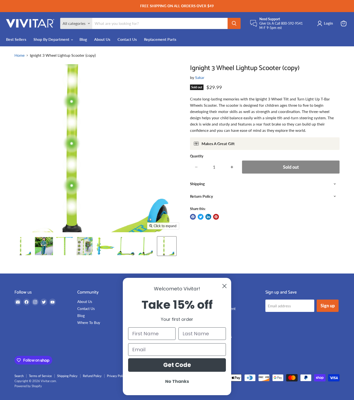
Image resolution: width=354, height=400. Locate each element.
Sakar (199, 77)
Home (19, 55)
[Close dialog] (224, 286)
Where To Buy (88, 322)
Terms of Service (40, 376)
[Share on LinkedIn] (208, 217)
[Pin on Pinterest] (216, 217)
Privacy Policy (116, 376)
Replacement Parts (160, 39)
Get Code (177, 365)
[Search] (234, 23)
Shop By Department (51, 39)
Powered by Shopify (28, 386)
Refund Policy (92, 376)
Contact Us (127, 39)
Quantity (196, 156)
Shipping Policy (67, 376)
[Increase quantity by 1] (232, 167)
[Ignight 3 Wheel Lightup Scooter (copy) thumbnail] (23, 246)
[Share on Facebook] (193, 217)
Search (19, 376)
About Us (102, 39)
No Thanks (177, 381)
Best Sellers (16, 39)
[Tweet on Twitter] (200, 217)
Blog (83, 39)
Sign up (328, 305)
